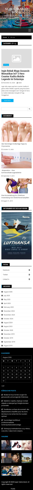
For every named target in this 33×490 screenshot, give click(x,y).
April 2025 (7, 303)
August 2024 (8, 323)
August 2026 (8, 292)
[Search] (29, 109)
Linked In (6, 279)
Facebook (6, 270)
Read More (7, 100)
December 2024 (9, 311)
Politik (13, 489)
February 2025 (9, 307)
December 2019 (9, 334)
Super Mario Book (16, 10)
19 (12, 374)
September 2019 (9, 342)
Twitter (5, 275)
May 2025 (7, 299)
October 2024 (8, 319)
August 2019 (8, 346)
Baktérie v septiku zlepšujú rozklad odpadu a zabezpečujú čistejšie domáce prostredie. (14, 403)
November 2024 (9, 315)
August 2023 (8, 326)
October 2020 (8, 330)
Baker (20, 83)
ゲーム (6, 65)
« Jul (2, 386)
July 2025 (7, 296)
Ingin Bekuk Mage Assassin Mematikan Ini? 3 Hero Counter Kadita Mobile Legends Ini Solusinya (15, 75)
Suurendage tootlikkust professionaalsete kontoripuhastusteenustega (11, 422)
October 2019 (8, 338)
